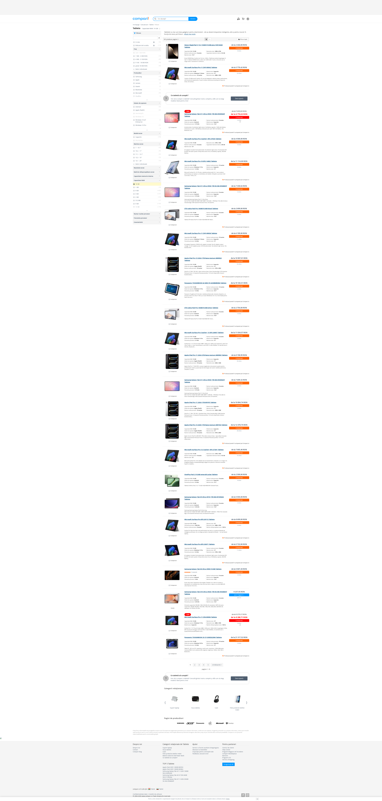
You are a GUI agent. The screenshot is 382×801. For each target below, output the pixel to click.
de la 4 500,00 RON (239, 139)
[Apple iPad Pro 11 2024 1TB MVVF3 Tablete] (173, 408)
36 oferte (239, 361)
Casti (216, 708)
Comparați (239, 48)
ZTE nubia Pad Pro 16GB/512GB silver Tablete (201, 308)
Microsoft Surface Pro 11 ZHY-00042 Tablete (200, 67)
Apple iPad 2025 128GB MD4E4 (173, 769)
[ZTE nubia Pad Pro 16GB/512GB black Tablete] (173, 214)
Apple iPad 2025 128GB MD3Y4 (173, 767)
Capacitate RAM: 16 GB (150, 28)
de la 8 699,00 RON (239, 519)
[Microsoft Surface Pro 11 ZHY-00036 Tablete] (173, 239)
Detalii (172, 608)
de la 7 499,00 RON (239, 111)
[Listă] (206, 39)
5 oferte (239, 313)
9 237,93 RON (239, 592)
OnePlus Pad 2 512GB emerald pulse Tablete (201, 474)
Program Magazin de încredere (232, 752)
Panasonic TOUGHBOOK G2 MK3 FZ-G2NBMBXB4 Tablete (205, 283)
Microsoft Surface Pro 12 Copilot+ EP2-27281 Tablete (204, 450)
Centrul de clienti (228, 748)
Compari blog (137, 752)
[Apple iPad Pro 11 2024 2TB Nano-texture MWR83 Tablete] (173, 361)
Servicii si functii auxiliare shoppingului (205, 748)
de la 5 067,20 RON (239, 569)
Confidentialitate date (140, 794)
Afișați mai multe (189, 34)
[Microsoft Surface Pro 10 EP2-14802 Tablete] (173, 167)
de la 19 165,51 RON (239, 283)
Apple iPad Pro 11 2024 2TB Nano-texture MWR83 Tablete (206, 355)
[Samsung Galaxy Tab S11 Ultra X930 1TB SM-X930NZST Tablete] (173, 386)
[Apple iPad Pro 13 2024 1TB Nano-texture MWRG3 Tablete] (173, 264)
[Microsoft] (220, 723)
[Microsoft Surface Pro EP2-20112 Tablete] (173, 525)
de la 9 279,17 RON (239, 614)
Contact (135, 750)
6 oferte (239, 120)
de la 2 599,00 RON (239, 474)
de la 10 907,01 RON (239, 258)
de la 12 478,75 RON (239, 425)
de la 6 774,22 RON (239, 114)
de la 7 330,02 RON (239, 186)
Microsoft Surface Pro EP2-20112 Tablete (199, 519)
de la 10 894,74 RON (239, 402)
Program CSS (226, 758)
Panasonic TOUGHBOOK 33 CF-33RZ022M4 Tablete (203, 637)
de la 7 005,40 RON (239, 450)
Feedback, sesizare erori (200, 754)
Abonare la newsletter (199, 750)
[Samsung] (181, 723)
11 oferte (239, 239)
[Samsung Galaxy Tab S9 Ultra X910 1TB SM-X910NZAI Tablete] (173, 503)
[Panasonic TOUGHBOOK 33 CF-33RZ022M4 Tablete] (173, 643)
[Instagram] (247, 794)
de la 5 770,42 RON (239, 67)
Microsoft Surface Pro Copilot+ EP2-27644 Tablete (202, 139)
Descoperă (239, 98)
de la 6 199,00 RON (239, 233)
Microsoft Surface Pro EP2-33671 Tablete (199, 544)
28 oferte (239, 431)
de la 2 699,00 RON (239, 208)
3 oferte (239, 338)
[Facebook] (243, 794)
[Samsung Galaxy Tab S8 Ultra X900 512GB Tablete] (173, 575)
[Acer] (190, 723)
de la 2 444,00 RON (239, 45)
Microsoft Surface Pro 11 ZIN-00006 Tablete (200, 617)
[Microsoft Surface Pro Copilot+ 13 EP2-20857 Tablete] (173, 338)
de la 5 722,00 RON (239, 544)
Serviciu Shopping (228, 760)
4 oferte (239, 51)
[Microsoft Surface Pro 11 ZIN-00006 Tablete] (173, 620)
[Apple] (210, 723)
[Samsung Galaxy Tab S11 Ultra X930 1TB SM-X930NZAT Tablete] (173, 117)
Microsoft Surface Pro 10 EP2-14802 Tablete (200, 161)
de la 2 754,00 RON (239, 308)
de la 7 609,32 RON (239, 380)
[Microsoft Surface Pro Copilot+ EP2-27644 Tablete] (173, 145)
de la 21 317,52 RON (239, 637)
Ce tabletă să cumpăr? (179, 95)
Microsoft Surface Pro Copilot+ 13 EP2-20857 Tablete (204, 333)
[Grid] (209, 39)
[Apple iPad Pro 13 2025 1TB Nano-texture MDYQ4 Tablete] (173, 431)
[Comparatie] (238, 19)
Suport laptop (174, 708)
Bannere (225, 756)
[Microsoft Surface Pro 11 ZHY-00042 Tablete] (173, 73)
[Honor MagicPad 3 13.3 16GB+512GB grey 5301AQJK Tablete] (173, 51)
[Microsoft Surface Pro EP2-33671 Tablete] (173, 550)
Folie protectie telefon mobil (237, 709)
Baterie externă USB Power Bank (173, 756)
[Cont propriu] (248, 19)
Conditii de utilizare (155, 794)
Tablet (153, 789)
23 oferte (239, 73)
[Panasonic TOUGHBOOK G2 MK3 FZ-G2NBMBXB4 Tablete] (173, 289)
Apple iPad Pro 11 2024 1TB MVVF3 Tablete (200, 402)
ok (159, 38)
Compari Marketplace (229, 754)
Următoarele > (217, 665)
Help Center (226, 750)
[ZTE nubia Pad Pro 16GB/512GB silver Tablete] (173, 314)
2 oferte (239, 289)
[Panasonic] (200, 723)
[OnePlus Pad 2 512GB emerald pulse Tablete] (173, 480)
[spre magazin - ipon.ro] (173, 598)
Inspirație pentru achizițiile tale (202, 752)
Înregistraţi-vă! (228, 764)
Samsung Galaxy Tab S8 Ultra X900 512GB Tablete (202, 569)
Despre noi (136, 748)
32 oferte (239, 264)
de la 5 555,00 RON (239, 497)
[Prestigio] (230, 723)
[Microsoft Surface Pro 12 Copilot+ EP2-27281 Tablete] (173, 456)
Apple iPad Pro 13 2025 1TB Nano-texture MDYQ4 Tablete (205, 425)
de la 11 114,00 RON (239, 161)
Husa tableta (195, 708)
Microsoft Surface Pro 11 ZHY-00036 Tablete (200, 233)
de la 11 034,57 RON (239, 332)
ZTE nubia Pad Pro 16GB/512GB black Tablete (201, 209)
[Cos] (243, 19)
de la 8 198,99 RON (239, 355)
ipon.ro (239, 597)
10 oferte (239, 455)
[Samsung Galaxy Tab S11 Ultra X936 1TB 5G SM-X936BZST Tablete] (173, 192)
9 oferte (239, 144)
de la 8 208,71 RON (239, 617)
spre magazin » (239, 595)
